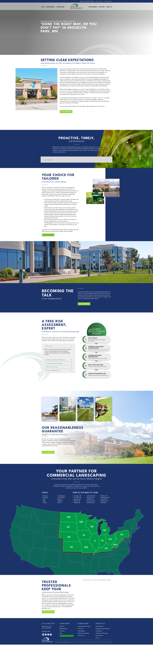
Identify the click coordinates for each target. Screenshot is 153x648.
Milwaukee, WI (90, 502)
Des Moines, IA (104, 501)
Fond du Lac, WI (91, 501)
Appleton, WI (77, 499)
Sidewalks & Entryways (102, 633)
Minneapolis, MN (105, 497)
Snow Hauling (99, 635)
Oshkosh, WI (77, 502)
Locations (62, 631)
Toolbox (46, 351)
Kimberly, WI (90, 499)
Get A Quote (99, 1)
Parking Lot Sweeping (83, 633)
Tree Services (81, 635)
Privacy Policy (72, 642)
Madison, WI (104, 495)
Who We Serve (63, 628)
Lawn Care (80, 628)
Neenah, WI (77, 501)
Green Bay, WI (77, 495)
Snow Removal (99, 626)
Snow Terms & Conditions (81, 642)
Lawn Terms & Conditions (91, 642)
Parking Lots (99, 631)
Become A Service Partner (87, 1)
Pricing (97, 637)
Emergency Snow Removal (102, 628)
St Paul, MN (104, 499)
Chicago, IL (104, 502)
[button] (59, 346)
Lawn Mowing (81, 631)
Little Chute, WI (91, 495)
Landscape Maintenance (84, 626)
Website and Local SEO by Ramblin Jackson (104, 642)
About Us (62, 626)
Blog (61, 633)
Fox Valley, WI (77, 497)
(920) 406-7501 (107, 1)
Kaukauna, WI (90, 497)
